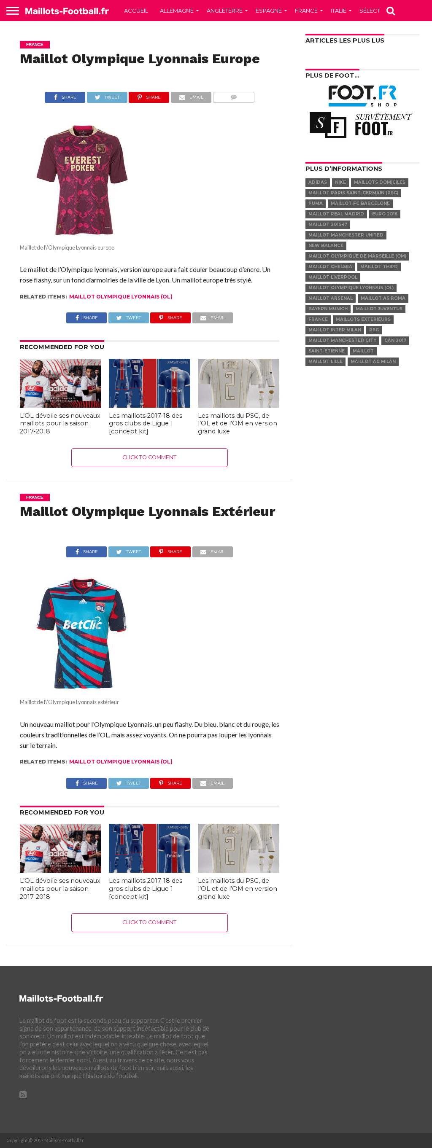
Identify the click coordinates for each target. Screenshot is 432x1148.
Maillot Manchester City (342, 340)
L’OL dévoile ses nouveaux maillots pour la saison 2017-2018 (60, 423)
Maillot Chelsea (330, 266)
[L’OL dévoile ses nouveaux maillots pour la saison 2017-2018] (60, 405)
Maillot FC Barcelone (360, 203)
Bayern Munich (328, 309)
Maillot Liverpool (332, 277)
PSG (374, 330)
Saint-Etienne (326, 351)
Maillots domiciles (379, 182)
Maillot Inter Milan (334, 330)
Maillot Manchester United (345, 235)
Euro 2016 (384, 214)
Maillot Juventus (379, 309)
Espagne (269, 10)
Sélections (376, 10)
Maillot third (379, 266)
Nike (340, 182)
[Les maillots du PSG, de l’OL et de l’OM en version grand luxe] (238, 405)
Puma (315, 203)
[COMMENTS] (233, 95)
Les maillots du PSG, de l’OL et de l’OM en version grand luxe (237, 423)
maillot (363, 351)
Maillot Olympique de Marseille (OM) (357, 256)
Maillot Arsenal (330, 298)
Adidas (317, 182)
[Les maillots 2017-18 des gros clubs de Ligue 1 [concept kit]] (149, 405)
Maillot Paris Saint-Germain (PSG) (353, 193)
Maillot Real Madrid (336, 214)
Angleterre (225, 10)
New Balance (325, 245)
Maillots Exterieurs (363, 319)
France (306, 10)
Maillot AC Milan (373, 361)
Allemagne (177, 10)
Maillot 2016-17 (327, 224)
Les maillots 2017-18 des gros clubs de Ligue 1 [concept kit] (145, 423)
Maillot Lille (325, 361)
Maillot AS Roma (383, 298)
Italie (338, 10)
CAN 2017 (395, 340)
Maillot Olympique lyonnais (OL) (121, 296)
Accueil (136, 10)
